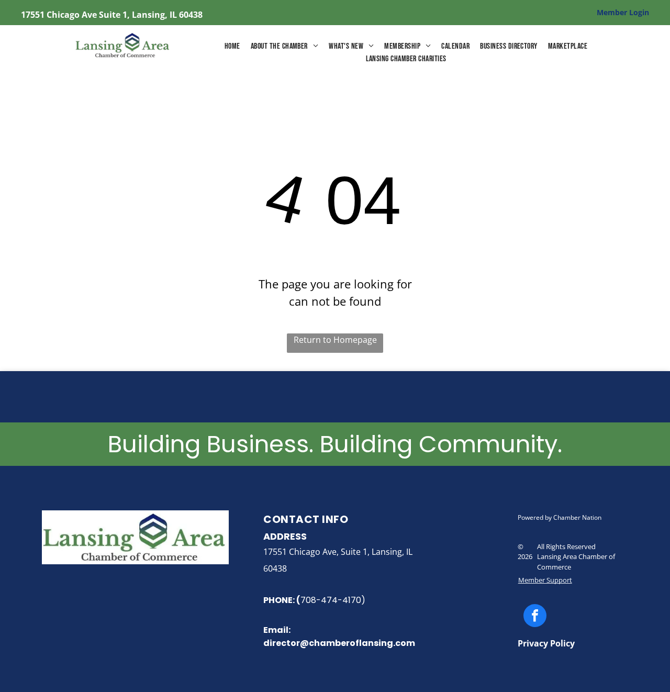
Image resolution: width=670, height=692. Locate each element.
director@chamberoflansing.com (339, 643)
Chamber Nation (577, 517)
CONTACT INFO (305, 519)
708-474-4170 (330, 600)
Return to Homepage (335, 339)
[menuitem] (232, 46)
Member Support (545, 580)
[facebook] (534, 617)
